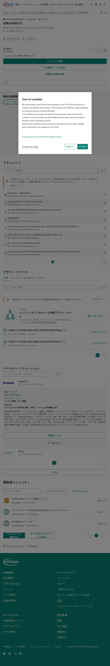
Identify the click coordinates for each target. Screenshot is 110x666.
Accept (82, 146)
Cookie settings (30, 146)
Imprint (58, 136)
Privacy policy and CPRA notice (36, 136)
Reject (69, 146)
